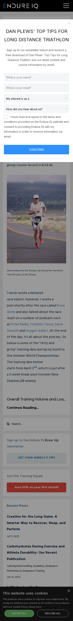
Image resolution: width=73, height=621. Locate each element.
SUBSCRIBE (36, 149)
